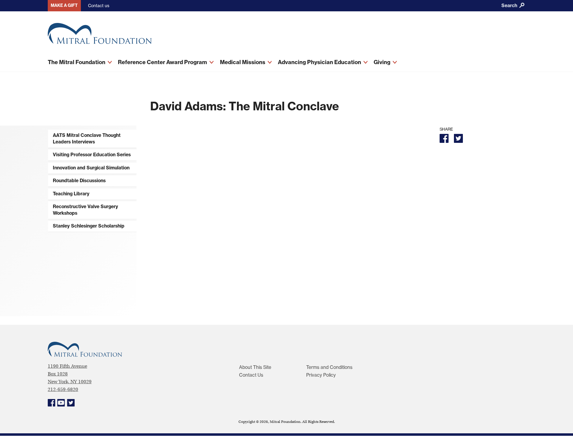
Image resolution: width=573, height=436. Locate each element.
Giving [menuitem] (383, 62)
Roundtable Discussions (79, 180)
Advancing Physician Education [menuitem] (320, 62)
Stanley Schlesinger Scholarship (88, 226)
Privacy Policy (321, 375)
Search (509, 5)
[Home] (191, 35)
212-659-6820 (63, 389)
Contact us (98, 5)
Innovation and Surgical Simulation (91, 168)
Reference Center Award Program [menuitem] (163, 62)
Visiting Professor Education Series (92, 154)
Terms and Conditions (329, 367)
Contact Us (251, 375)
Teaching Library (71, 194)
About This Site (255, 367)
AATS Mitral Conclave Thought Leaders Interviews (87, 138)
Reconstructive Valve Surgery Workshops (85, 210)
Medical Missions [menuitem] (243, 62)
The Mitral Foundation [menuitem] (77, 62)
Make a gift (64, 5)
